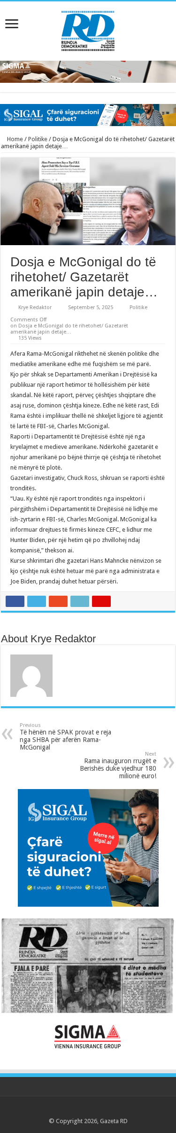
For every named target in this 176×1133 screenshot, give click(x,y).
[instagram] (114, 1110)
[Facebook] (70, 1110)
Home (14, 139)
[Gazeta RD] (88, 29)
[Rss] (61, 1110)
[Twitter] (79, 1110)
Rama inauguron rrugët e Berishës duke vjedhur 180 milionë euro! (118, 765)
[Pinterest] (88, 1110)
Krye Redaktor (35, 307)
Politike (37, 139)
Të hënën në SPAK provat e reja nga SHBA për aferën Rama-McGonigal (65, 736)
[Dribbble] (96, 1110)
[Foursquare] (105, 1110)
